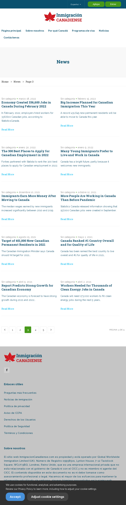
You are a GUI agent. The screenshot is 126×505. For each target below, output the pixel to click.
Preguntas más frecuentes (20, 392)
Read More (7, 129)
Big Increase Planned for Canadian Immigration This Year (87, 104)
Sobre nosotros (35, 30)
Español (75, 4)
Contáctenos (11, 37)
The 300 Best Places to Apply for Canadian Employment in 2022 (25, 153)
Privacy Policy (25, 489)
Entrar (113, 4)
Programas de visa (83, 30)
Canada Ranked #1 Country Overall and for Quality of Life (87, 243)
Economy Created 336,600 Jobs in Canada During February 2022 (26, 104)
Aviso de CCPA (13, 412)
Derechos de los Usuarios (20, 419)
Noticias (104, 30)
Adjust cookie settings (47, 496)
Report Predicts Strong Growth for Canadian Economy (27, 287)
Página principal (11, 30)
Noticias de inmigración (18, 399)
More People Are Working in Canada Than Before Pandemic (88, 198)
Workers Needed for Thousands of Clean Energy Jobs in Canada (86, 287)
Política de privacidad (17, 406)
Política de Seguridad (17, 426)
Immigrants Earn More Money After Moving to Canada (28, 198)
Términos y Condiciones (18, 433)
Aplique (96, 4)
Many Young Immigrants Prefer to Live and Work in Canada (87, 153)
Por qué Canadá (58, 30)
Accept (15, 496)
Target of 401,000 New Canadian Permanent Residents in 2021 (25, 243)
